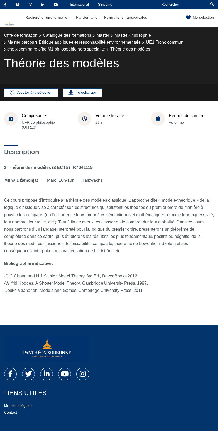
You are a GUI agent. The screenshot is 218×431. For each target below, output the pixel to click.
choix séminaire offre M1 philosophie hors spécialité (56, 49)
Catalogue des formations (67, 35)
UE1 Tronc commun (164, 42)
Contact (10, 412)
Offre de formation (20, 35)
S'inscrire (105, 4)
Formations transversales (125, 17)
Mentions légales (18, 405)
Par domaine (87, 17)
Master (103, 35)
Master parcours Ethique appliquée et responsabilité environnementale (74, 42)
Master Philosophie (133, 35)
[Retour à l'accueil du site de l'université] (46, 349)
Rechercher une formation (47, 17)
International (79, 4)
